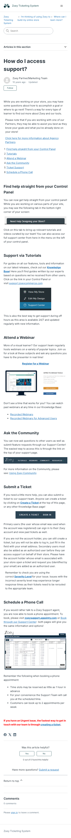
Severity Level (23, 576)
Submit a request (49, 769)
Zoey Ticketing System (8, 19)
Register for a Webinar (35, 363)
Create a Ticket (29, 502)
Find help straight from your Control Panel (31, 149)
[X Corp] (9, 734)
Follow (10, 88)
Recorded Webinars (21, 414)
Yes (27, 753)
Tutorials (11, 153)
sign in (14, 812)
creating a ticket (50, 724)
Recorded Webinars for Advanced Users (33, 418)
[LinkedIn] (14, 734)
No (44, 753)
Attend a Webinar (16, 158)
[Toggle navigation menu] (62, 6)
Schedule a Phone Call (19, 172)
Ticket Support (15, 167)
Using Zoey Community (22, 473)
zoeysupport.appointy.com (41, 617)
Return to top (12, 780)
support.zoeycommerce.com (26, 283)
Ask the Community (17, 162)
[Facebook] (5, 734)
